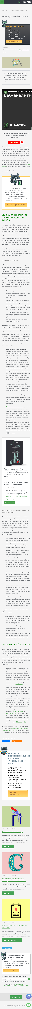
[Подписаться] (29, 979)
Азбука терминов (24, 50)
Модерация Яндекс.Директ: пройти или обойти (15, 926)
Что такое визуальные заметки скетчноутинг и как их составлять (14, 879)
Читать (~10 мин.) (11, 940)
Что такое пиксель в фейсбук (12, 832)
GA (25, 722)
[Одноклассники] (16, 741)
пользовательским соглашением (14, 498)
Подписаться (9, 503)
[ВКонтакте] (6, 741)
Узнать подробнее (10, 971)
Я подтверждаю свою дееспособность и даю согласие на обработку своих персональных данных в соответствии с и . (17, 494)
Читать (7, 846)
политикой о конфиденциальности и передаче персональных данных (17, 496)
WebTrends (19, 684)
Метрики (19, 722)
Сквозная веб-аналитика (14, 407)
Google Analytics (18, 711)
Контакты (16, 997)
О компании (18, 1006)
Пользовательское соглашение (12, 1005)
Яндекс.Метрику (11, 713)
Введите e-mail (10, 487)
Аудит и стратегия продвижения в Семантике (16, 205)
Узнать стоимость (15, 793)
